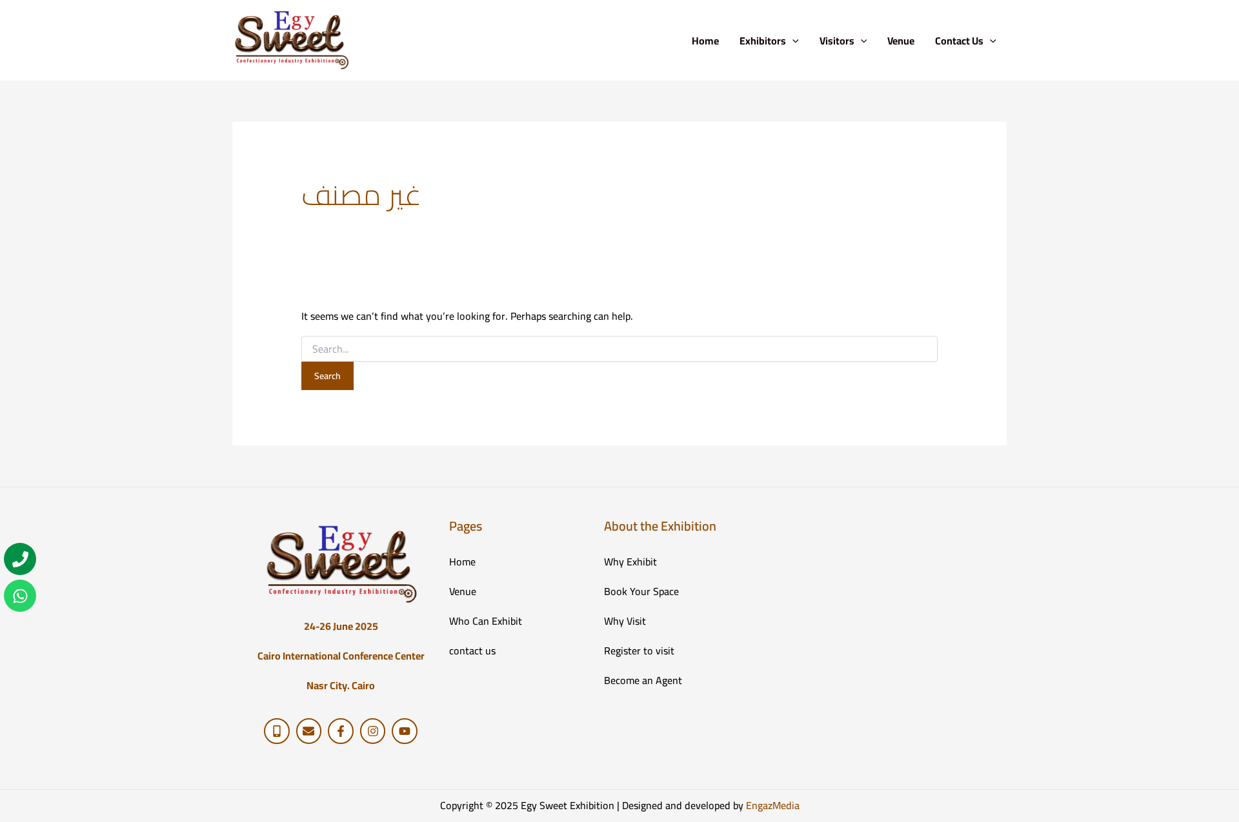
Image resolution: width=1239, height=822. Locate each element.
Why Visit (625, 621)
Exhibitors (763, 40)
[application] (792, 40)
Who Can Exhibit (485, 621)
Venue (900, 40)
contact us (472, 650)
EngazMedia (773, 805)
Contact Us (959, 40)
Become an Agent (643, 680)
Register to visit (639, 650)
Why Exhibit (630, 561)
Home (705, 40)
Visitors (837, 40)
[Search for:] (619, 349)
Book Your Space (641, 591)
